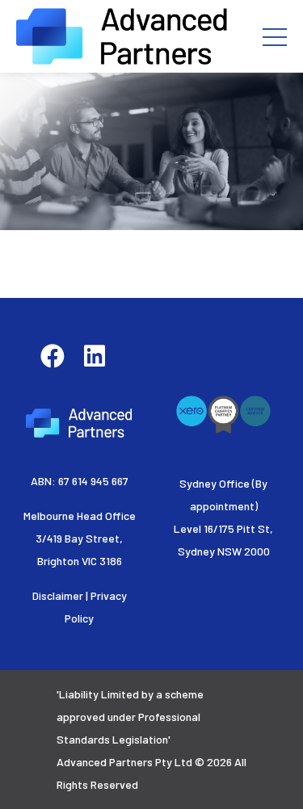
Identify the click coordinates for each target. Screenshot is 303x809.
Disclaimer (57, 595)
